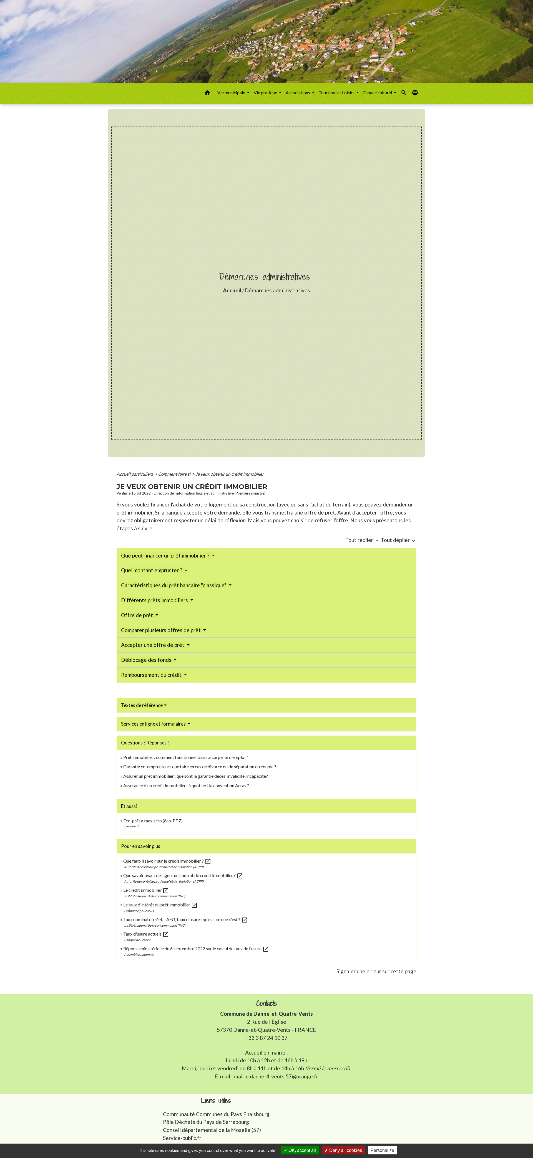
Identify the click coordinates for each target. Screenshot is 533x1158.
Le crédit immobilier (146, 890)
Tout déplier (398, 540)
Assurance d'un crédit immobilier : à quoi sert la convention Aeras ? (186, 785)
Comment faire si (174, 474)
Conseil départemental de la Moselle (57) (212, 1130)
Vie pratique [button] (266, 92)
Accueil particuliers (135, 474)
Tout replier (362, 540)
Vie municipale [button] (231, 92)
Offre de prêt (137, 615)
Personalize (382, 1150)
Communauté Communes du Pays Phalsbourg (216, 1114)
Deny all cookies (345, 1150)
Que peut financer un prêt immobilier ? (165, 555)
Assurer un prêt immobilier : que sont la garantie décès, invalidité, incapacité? (195, 776)
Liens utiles (216, 1101)
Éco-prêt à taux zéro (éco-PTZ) (153, 820)
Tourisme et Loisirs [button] (337, 92)
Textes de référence (142, 705)
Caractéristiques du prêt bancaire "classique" (174, 585)
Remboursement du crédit (152, 675)
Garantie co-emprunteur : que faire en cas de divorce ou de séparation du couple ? (199, 766)
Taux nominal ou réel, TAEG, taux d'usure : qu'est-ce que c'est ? (185, 919)
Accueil (232, 290)
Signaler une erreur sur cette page (376, 971)
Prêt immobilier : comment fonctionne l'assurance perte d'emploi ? (185, 757)
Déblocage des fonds (146, 660)
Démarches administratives (277, 290)
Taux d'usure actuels (146, 933)
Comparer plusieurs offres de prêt (161, 630)
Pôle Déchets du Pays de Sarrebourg (206, 1122)
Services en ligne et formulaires (154, 724)
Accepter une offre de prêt (153, 645)
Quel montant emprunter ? (152, 570)
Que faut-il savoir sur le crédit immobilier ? (167, 860)
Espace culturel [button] (378, 92)
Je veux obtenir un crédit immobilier (229, 474)
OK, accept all (301, 1150)
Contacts (266, 1003)
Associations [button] (298, 92)
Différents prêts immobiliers (155, 600)
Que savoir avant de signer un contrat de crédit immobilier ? (183, 875)
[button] (207, 93)
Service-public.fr (182, 1138)
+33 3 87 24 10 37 (266, 1038)
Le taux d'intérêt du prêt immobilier (160, 904)
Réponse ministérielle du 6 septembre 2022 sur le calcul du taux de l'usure (196, 948)
